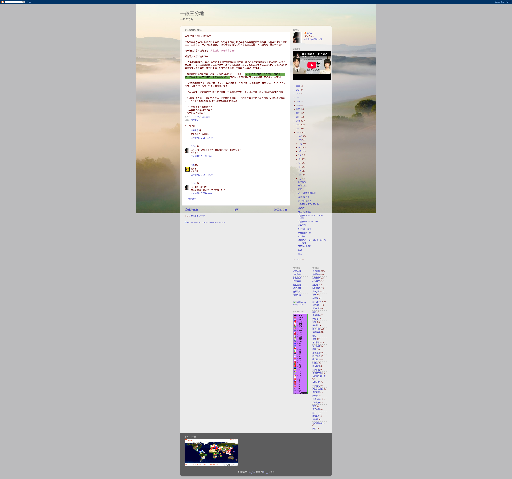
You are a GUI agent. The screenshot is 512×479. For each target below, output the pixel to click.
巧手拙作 (316, 342)
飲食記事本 (317, 301)
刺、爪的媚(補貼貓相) (307, 193)
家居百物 (316, 369)
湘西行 (315, 362)
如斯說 (315, 298)
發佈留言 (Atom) (198, 215)
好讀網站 (297, 291)
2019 (298, 97)
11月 (300, 139)
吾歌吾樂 (316, 332)
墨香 (314, 295)
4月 (300, 167)
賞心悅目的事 (303, 196)
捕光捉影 (316, 281)
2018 (298, 101)
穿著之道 (316, 352)
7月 (300, 155)
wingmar (251, 472)
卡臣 (193, 165)
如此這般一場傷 (304, 229)
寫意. (300, 254)
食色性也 (316, 315)
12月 (301, 136)
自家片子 (316, 402)
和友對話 (316, 416)
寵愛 (314, 335)
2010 (298, 132)
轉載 (314, 349)
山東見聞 (316, 385)
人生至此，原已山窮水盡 (308, 204)
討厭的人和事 (318, 389)
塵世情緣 (316, 366)
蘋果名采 (297, 295)
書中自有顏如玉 (304, 200)
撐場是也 (302, 181)
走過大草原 (317, 399)
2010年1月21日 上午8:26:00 (202, 137)
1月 (300, 178)
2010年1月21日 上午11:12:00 (201, 156)
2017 (298, 105)
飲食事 (315, 412)
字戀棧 (315, 419)
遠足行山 (316, 359)
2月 (300, 174)
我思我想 (316, 291)
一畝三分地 (192, 13)
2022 (298, 86)
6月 (300, 159)
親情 (314, 339)
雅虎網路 (297, 278)
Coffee (194, 146)
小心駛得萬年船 (318, 423)
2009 (298, 259)
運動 (314, 406)
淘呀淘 (315, 395)
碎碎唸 (315, 318)
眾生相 (315, 284)
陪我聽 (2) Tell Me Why (308, 221)
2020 (298, 93)
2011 (298, 128)
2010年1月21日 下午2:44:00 (201, 193)
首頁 (236, 210)
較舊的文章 (280, 210)
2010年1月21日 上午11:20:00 (202, 175)
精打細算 (316, 356)
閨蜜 (314, 428)
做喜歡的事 (317, 373)
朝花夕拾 (316, 329)
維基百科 (297, 271)
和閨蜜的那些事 (318, 376)
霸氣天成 (302, 185)
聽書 (314, 322)
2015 (298, 113)
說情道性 (316, 278)
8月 (300, 151)
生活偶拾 (316, 271)
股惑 (314, 312)
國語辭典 (297, 284)
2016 (298, 109)
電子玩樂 (316, 346)
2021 (298, 90)
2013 (298, 121)
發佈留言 (192, 199)
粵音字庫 (297, 281)
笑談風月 (194, 130)
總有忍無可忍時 (304, 232)
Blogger (266, 472)
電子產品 (316, 409)
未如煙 (315, 325)
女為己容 (302, 225)
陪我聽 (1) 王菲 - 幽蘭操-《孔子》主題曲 (312, 241)
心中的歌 (302, 236)
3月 (300, 171)
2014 (298, 117)
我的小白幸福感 (304, 211)
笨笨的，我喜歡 (304, 246)
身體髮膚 (316, 274)
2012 (298, 124)
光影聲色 (316, 305)
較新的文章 (191, 210)
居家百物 (316, 382)
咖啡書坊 (195, 119)
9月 (300, 147)
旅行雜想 (316, 392)
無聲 (300, 250)
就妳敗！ (302, 208)
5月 (300, 163)
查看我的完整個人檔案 (313, 39)
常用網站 (297, 274)
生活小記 (316, 308)
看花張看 (297, 288)
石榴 (300, 189)
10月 (301, 143)
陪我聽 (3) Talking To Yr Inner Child (311, 216)
